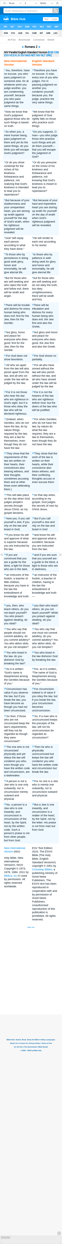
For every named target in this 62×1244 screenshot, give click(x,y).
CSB (56, 52)
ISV (23, 55)
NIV (38, 55)
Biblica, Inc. (11, 875)
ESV (6, 55)
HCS (12, 55)
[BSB (50, 52)
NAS (27, 55)
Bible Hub (31, 927)
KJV (17, 55)
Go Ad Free (6, 1237)
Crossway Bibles (42, 869)
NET (33, 55)
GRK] (49, 55)
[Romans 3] (58, 561)
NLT (43, 55)
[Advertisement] (35, 992)
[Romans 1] (4, 561)
